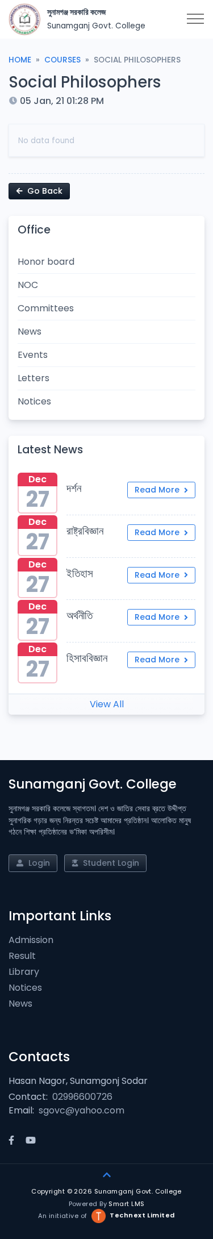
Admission (31, 939)
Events (33, 354)
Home (20, 60)
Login (38, 863)
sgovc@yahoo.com (81, 1110)
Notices (34, 401)
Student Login (110, 863)
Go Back (43, 191)
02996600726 (82, 1096)
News (29, 331)
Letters (33, 378)
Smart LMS (126, 1203)
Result (22, 955)
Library (24, 971)
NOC (28, 284)
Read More (158, 489)
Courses (62, 60)
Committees (46, 308)
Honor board (46, 261)
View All (107, 704)
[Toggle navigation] (195, 19)
